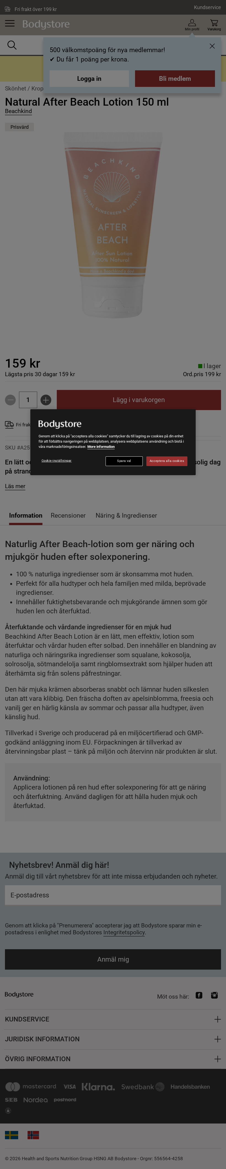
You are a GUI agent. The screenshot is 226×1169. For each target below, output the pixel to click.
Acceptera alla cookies (167, 461)
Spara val (124, 461)
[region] (113, 442)
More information (101, 447)
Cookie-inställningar (57, 460)
